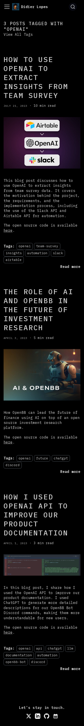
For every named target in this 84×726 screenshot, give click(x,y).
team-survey (47, 246)
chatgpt (61, 458)
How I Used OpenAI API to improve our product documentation (36, 514)
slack (58, 253)
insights (14, 253)
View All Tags (18, 34)
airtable (14, 260)
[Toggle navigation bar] (7, 6)
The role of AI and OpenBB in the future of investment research (38, 309)
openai (25, 246)
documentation (19, 655)
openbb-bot (16, 662)
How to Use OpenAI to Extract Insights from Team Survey (36, 77)
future (42, 458)
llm (70, 648)
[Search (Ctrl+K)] (73, 7)
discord (13, 465)
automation (37, 253)
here (8, 230)
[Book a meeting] (55, 716)
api (39, 648)
